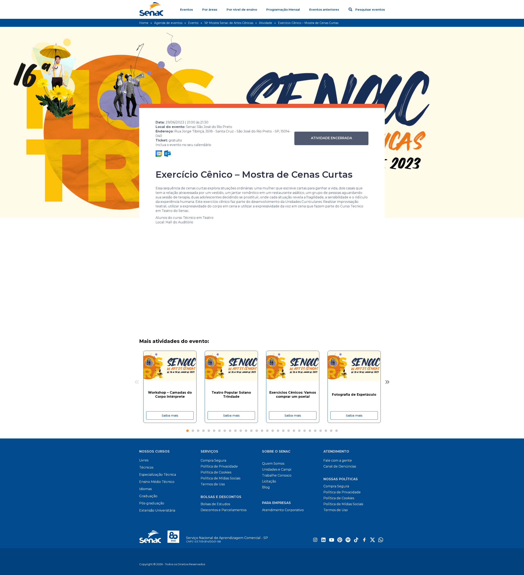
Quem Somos (273, 463)
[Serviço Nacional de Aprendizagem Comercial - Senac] (151, 15)
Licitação (269, 481)
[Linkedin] (323, 541)
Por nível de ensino (242, 9)
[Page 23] (304, 430)
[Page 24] (310, 430)
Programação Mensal (283, 9)
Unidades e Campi (276, 469)
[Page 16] (267, 430)
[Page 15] (262, 430)
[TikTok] (356, 541)
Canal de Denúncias (339, 466)
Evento (193, 23)
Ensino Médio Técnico (156, 482)
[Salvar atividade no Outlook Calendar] (167, 153)
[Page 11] (240, 430)
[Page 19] (283, 430)
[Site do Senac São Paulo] (162, 536)
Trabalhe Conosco (276, 475)
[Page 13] (251, 430)
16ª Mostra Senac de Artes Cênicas (228, 23)
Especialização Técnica (157, 475)
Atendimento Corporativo (283, 510)
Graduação (148, 496)
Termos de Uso (213, 484)
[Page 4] (203, 430)
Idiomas (145, 489)
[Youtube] (331, 541)
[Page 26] (320, 430)
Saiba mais (170, 415)
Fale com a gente (337, 460)
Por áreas (209, 9)
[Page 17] (272, 430)
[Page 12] (246, 430)
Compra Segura (213, 460)
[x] (372, 541)
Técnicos (146, 467)
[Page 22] (299, 430)
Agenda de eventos (168, 23)
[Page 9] (230, 430)
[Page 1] (187, 430)
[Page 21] (294, 430)
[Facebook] (364, 541)
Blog (266, 487)
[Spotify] (348, 541)
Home (143, 23)
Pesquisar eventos (370, 9)
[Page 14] (256, 430)
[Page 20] (288, 430)
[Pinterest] (339, 541)
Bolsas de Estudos (215, 504)
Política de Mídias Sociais (220, 478)
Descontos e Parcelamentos (223, 510)
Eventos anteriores (324, 9)
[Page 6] (214, 430)
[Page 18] (278, 430)
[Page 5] (209, 430)
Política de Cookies (216, 472)
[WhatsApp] (380, 541)
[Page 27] (326, 430)
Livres (143, 460)
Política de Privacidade (219, 466)
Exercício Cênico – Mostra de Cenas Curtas (308, 23)
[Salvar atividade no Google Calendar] (159, 153)
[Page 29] (336, 430)
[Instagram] (315, 541)
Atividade (265, 23)
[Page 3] (198, 430)
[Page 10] (235, 430)
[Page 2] (193, 430)
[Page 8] (225, 430)
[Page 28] (331, 430)
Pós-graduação (151, 503)
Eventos (186, 9)
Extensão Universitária (157, 510)
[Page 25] (315, 430)
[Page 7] (219, 430)
